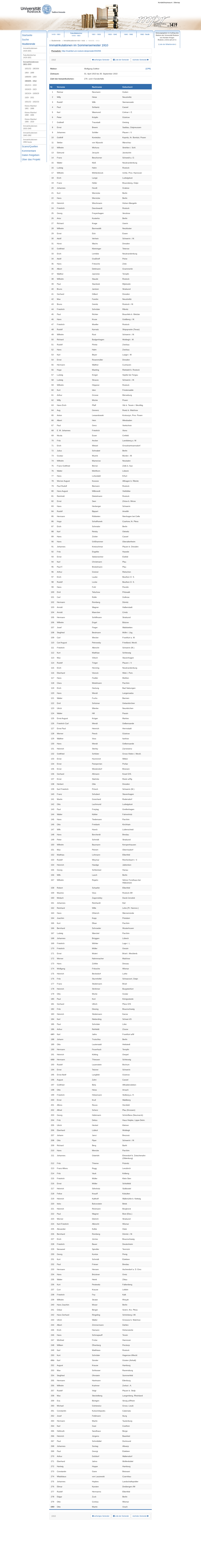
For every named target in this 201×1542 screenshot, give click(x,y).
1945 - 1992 (128, 34)
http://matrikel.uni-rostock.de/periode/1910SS (81, 51)
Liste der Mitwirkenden (167, 44)
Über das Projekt (31, 159)
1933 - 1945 (112, 34)
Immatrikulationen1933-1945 (30, 127)
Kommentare (29, 150)
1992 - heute (144, 34)
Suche (25, 39)
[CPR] (148, 69)
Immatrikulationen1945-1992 (30, 134)
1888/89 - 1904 (31, 77)
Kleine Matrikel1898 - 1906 (31, 114)
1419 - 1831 (56, 34)
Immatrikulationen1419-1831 (30, 49)
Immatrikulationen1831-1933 (31, 63)
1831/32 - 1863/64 (32, 69)
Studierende (28, 44)
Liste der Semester (122, 60)
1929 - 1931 (29, 98)
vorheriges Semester (101, 60)
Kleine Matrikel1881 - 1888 (31, 107)
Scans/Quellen (30, 146)
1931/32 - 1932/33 (32, 102)
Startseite (27, 35)
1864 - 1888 (29, 73)
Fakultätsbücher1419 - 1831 (76, 34)
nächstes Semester (139, 60)
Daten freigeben (30, 155)
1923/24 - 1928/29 (32, 93)
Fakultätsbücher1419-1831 (29, 56)
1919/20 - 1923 (31, 89)
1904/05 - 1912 (31, 81)
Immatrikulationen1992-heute (30, 141)
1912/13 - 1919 (31, 85)
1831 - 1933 (96, 34)
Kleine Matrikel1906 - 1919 (31, 120)
